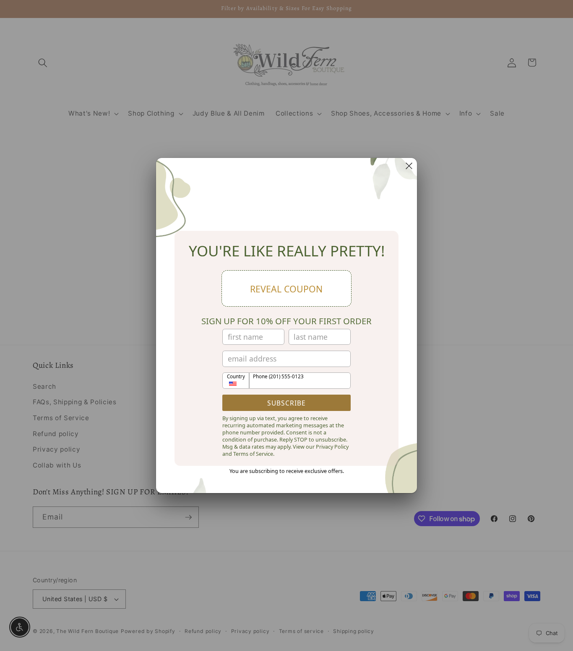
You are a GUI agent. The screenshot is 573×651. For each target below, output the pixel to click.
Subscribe (286, 403)
